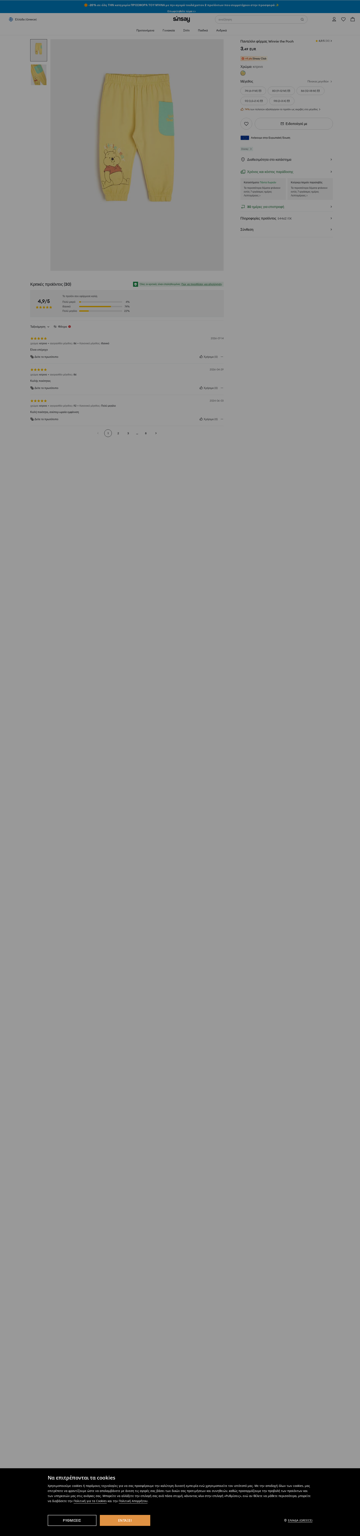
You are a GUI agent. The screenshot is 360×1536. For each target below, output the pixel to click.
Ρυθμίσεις (72, 1520)
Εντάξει (125, 1520)
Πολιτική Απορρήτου (133, 1501)
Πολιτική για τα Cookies (90, 1501)
